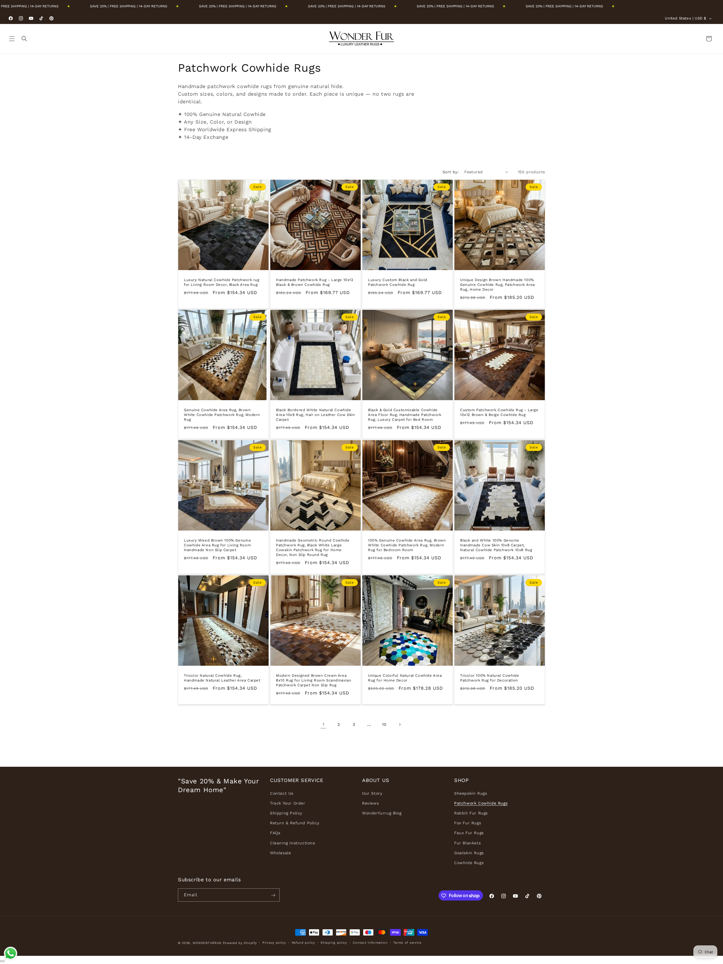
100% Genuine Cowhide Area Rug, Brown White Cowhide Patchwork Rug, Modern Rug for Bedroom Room (407, 545)
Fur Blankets (467, 843)
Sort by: (451, 172)
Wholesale (280, 853)
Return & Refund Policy (294, 823)
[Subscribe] (273, 895)
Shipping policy (334, 942)
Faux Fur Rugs (469, 833)
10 (384, 724)
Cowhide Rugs (469, 862)
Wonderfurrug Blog (381, 813)
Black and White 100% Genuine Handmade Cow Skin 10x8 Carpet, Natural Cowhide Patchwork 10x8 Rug (496, 545)
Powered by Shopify (240, 943)
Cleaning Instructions (292, 843)
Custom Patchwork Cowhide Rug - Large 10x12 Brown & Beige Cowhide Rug (499, 412)
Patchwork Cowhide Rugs (481, 803)
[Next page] (399, 724)
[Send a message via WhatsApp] (10, 953)
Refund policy (303, 942)
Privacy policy (274, 942)
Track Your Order (287, 803)
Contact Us (281, 793)
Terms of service (407, 942)
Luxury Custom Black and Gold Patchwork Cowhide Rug (397, 282)
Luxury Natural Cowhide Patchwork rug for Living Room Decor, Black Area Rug (222, 282)
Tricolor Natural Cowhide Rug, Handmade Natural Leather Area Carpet (222, 677)
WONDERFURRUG (207, 943)
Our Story (372, 793)
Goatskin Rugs (469, 853)
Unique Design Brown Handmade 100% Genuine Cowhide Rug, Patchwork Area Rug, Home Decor (497, 285)
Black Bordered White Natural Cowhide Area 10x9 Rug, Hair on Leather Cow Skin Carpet (315, 415)
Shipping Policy (286, 813)
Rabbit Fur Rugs (471, 813)
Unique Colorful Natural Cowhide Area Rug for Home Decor (405, 677)
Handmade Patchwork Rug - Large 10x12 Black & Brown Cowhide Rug (315, 282)
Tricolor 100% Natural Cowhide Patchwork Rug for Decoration (489, 677)
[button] (12, 38)
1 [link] (324, 724)
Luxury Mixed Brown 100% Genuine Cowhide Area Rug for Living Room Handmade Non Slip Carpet (217, 545)
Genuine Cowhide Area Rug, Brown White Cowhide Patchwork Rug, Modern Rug (222, 415)
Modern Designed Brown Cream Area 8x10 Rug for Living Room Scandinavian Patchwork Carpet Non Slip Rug (313, 680)
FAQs (275, 833)
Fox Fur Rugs (467, 823)
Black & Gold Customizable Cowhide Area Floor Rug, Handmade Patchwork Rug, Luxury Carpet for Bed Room (404, 415)
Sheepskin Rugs (470, 793)
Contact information (370, 942)
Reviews (370, 803)
